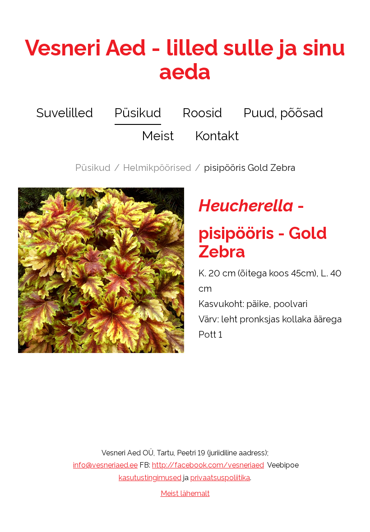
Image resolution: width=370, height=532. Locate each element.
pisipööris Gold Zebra (249, 167)
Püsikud (138, 112)
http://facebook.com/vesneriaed (208, 465)
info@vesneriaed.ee (105, 465)
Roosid (202, 112)
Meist (158, 135)
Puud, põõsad (283, 112)
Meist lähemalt (185, 493)
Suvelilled (64, 112)
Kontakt (217, 135)
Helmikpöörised (157, 167)
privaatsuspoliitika (220, 477)
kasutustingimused (150, 477)
